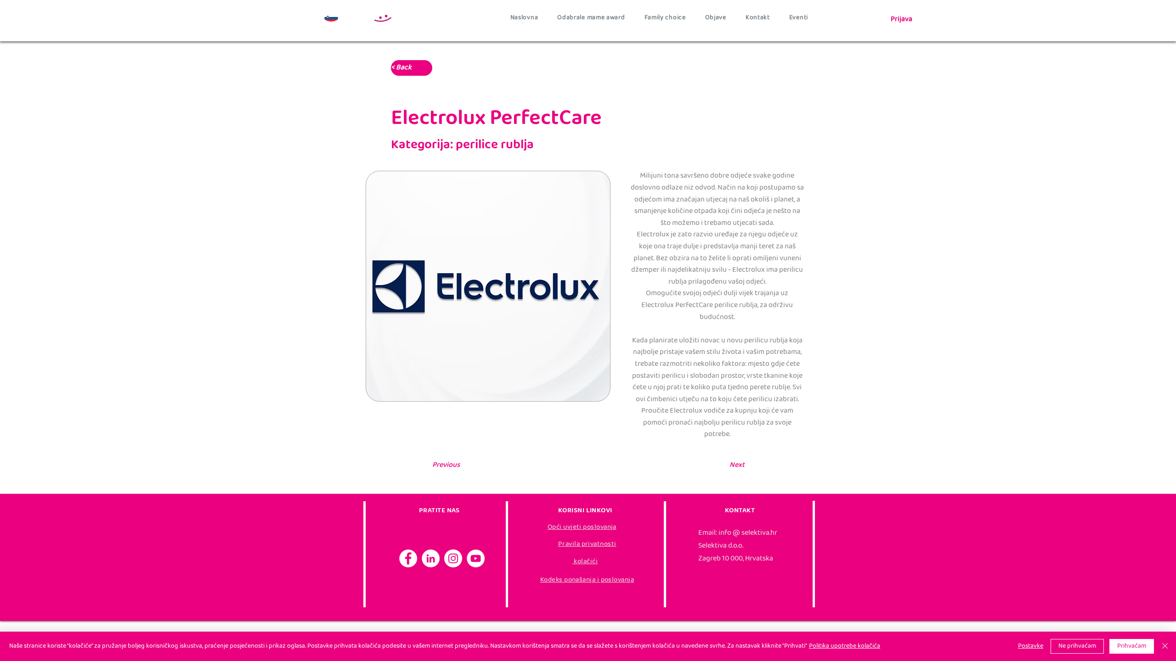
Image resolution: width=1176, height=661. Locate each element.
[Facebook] (408, 558)
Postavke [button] (1030, 646)
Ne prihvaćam (1077, 646)
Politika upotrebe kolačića (844, 646)
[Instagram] (453, 558)
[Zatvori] (1164, 646)
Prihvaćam (1131, 646)
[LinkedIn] (431, 558)
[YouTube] (476, 558)
